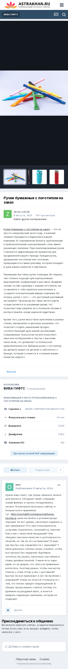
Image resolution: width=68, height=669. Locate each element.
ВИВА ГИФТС (14, 388)
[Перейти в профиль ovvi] (9, 487)
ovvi (17, 484)
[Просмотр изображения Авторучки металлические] (29, 177)
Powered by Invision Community (34, 663)
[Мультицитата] (8, 610)
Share (16, 470)
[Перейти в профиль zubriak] (8, 214)
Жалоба (11, 371)
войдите (45, 628)
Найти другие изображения (30, 219)
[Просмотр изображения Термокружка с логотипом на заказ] (39, 177)
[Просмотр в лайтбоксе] (34, 93)
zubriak (25, 211)
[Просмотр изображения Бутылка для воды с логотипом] (57, 177)
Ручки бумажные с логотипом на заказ (27, 229)
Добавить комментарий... (24, 646)
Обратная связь (26, 659)
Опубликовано (34, 488)
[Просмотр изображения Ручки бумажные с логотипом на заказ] (15, 177)
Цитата (18, 610)
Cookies (45, 659)
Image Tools (53, 158)
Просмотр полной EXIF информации (34, 453)
